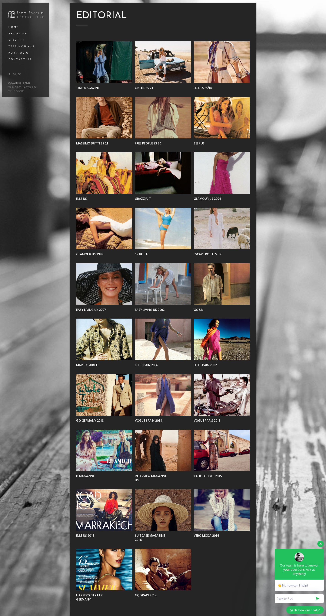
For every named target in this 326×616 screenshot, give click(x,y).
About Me (17, 33)
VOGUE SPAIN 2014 (148, 420)
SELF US (199, 143)
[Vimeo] (19, 74)
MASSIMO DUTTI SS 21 (92, 143)
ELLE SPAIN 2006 (146, 365)
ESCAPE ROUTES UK (207, 254)
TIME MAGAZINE (87, 88)
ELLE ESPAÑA (203, 88)
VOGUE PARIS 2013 (207, 420)
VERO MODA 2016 (206, 535)
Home (13, 27)
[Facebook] (9, 74)
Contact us (20, 59)
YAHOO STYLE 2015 (208, 476)
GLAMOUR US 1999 (89, 254)
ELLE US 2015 (85, 535)
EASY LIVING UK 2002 (150, 310)
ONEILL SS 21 (144, 88)
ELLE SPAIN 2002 (205, 365)
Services (16, 40)
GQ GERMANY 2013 (90, 420)
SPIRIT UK (142, 254)
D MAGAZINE (85, 476)
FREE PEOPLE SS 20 (148, 143)
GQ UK (198, 310)
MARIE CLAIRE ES (87, 365)
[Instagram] (14, 74)
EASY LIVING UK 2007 (91, 310)
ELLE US (81, 199)
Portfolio (18, 52)
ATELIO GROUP (16, 91)
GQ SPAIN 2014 (146, 595)
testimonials (21, 46)
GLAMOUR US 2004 (207, 199)
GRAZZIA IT (143, 199)
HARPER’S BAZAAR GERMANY (89, 597)
